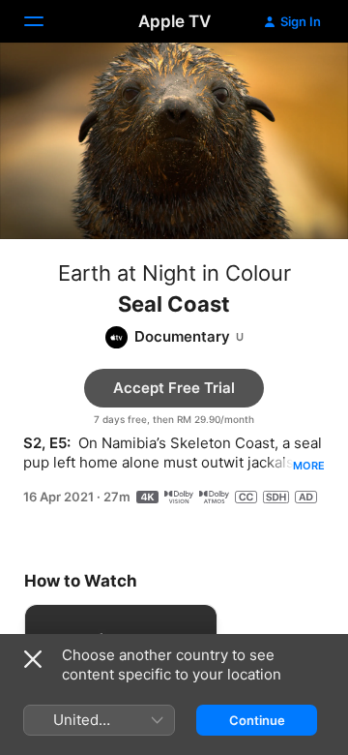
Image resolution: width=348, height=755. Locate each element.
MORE (309, 465)
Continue (257, 720)
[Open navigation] (45, 21)
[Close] (33, 659)
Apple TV (174, 21)
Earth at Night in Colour (174, 273)
